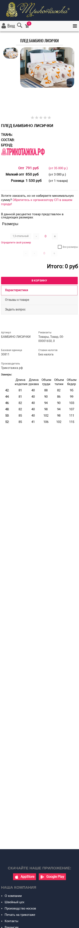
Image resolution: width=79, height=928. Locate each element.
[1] (33, 118)
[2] (37, 118)
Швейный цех (14, 902)
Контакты (11, 921)
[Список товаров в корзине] (29, 29)
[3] (41, 118)
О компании (13, 896)
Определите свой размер (16, 242)
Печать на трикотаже (20, 914)
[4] (45, 118)
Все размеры (70, 247)
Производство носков (20, 908)
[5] (49, 118)
